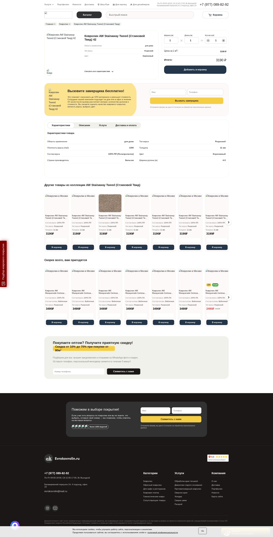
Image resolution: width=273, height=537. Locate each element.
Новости (77, 4)
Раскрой (178, 504)
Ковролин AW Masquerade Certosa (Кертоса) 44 (134, 291)
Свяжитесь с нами (123, 371)
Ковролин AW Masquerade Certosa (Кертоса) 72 (215, 291)
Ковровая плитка (151, 493)
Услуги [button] (47, 4)
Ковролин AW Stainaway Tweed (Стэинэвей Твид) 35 (110, 216)
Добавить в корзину (195, 69)
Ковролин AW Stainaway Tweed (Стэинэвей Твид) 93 (217, 216)
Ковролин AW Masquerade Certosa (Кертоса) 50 (188, 291)
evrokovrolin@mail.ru (55, 491)
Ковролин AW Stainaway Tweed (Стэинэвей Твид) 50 (163, 216)
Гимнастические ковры (154, 496)
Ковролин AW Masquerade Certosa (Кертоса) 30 (81, 291)
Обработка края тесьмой (186, 481)
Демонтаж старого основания (188, 485)
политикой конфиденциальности (162, 532)
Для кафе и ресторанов (154, 489)
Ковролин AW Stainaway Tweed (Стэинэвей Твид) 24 (56, 216)
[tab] (61, 125)
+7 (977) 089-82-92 (56, 473)
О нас (214, 481)
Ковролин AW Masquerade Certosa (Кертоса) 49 (161, 291)
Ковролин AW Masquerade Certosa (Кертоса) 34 (108, 291)
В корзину (57, 247)
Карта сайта (217, 496)
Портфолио (63, 4)
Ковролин (147, 481)
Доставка (89, 4)
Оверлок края (181, 493)
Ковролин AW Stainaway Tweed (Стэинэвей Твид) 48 (136, 216)
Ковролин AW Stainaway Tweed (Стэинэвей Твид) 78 (190, 216)
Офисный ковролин (152, 485)
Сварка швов (181, 500)
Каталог (87, 15)
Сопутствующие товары (154, 500)
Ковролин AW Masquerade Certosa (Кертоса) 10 (54, 291)
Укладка (178, 496)
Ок (202, 531)
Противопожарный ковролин (188, 489)
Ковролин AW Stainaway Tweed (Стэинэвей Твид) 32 (83, 216)
